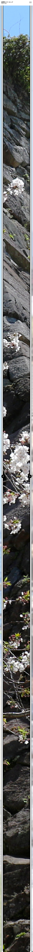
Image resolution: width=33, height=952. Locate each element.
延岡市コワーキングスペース (7, 2)
